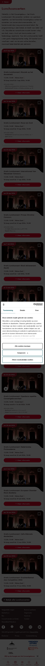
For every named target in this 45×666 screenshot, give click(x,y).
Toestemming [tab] (8, 310)
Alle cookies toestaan (22, 346)
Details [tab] (22, 310)
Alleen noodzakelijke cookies (22, 360)
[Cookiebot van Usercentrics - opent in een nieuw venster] (33, 304)
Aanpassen (21, 353)
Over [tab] (37, 310)
